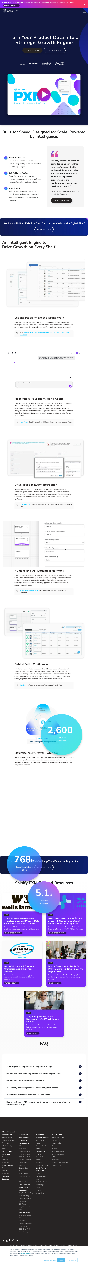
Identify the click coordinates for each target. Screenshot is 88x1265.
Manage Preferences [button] (50, 1260)
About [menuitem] (38, 1174)
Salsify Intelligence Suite (29, 590)
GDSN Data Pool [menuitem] (24, 1157)
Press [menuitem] (37, 1179)
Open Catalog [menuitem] (23, 1232)
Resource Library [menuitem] (58, 1138)
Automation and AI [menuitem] (25, 1171)
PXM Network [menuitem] (24, 1212)
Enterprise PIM (25, 504)
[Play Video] (44, 94)
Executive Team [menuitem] (41, 1176)
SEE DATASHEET (56, 50)
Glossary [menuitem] (55, 1160)
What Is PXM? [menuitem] (7, 1135)
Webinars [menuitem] (55, 1146)
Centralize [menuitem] (5, 1157)
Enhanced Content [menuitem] (25, 1151)
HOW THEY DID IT (61, 200)
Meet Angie (24, 422)
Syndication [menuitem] (23, 1149)
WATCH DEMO (34, 50)
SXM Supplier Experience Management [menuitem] (24, 1187)
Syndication (24, 685)
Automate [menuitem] (5, 1163)
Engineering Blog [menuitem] (58, 1151)
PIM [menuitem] (20, 1146)
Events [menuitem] (54, 1149)
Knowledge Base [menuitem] (58, 1154)
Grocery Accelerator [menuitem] (25, 1160)
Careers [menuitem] (38, 1188)
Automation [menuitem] (23, 1201)
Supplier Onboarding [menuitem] (26, 1193)
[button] (44, 1066)
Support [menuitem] (5, 1179)
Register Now (10, 5)
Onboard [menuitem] (5, 1168)
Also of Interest (8, 1132)
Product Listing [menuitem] (24, 1196)
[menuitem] (24, 1140)
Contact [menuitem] (38, 1190)
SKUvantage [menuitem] (40, 1185)
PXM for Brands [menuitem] (7, 1138)
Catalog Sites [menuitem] (23, 1168)
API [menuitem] (53, 1157)
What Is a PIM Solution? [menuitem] (60, 1163)
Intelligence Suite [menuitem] (24, 1154)
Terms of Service (54, 1245)
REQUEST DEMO (44, 229)
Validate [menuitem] (5, 1171)
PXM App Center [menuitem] (24, 1182)
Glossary (75, 1245)
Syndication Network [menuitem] (25, 1215)
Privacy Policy (43, 1245)
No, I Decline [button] (72, 1260)
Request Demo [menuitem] (40, 1193)
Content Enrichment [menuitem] (25, 1199)
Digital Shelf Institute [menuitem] (42, 1182)
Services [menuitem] (5, 1176)
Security (62, 1245)
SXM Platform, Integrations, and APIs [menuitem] (24, 1207)
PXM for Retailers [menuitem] (8, 1140)
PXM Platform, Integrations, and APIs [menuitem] (24, 1176)
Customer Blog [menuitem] (57, 1143)
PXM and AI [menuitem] (6, 1143)
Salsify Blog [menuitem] (56, 1140)
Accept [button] (61, 1260)
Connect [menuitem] (5, 1160)
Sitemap (69, 1245)
